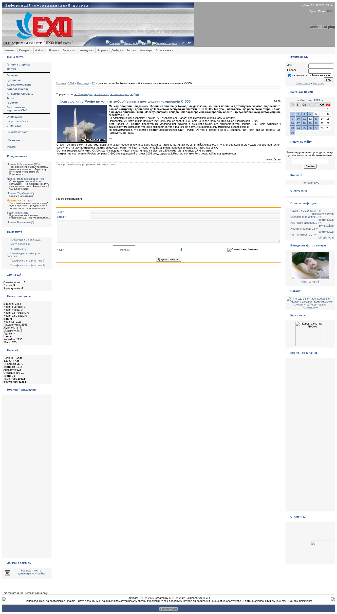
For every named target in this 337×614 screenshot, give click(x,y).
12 (93, 83)
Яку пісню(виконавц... (304, 222)
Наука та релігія (323, 213)
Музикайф (326, 225)
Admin (113, 164)
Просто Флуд (325, 219)
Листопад (83, 83)
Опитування (14, 116)
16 (292, 123)
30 (292, 132)
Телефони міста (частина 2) (27, 265)
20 (316, 123)
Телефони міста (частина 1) (27, 260)
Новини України (17, 193)
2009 (71, 83)
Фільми (11, 146)
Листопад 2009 (310, 100)
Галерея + (25, 50)
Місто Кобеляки (20, 243)
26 (310, 128)
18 (304, 123)
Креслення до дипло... (304, 216)
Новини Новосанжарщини (23, 178)
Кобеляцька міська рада (25, 239)
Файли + (40, 50)
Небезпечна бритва (302, 228)
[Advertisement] (168, 69)
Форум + (102, 50)
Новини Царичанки (19, 222)
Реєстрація (131, 43)
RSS (330, 11)
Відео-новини (15, 212)
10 (298, 118)
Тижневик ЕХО (310, 182)
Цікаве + (54, 50)
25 (304, 128)
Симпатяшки (310, 281)
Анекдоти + (87, 50)
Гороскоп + (70, 50)
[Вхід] (183, 43)
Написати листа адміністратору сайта (31, 572)
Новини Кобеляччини (20, 164)
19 (310, 123)
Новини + (10, 50)
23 (292, 128)
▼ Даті (134, 94)
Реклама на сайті (17, 132)
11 (304, 118)
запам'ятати (299, 75)
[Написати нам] (189, 43)
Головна (115, 43)
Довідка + (117, 50)
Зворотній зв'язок (17, 121)
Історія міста (18, 248)
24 (298, 128)
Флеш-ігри (146, 50)
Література (326, 237)
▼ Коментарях (119, 94)
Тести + (131, 50)
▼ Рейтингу (101, 94)
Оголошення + (164, 50)
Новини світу (16, 200)
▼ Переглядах (83, 94)
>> (320, 210)
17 (298, 123)
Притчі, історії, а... (301, 234)
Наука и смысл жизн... (304, 210)
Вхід (144, 43)
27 (316, 128)
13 (316, 118)
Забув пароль (303, 83)
